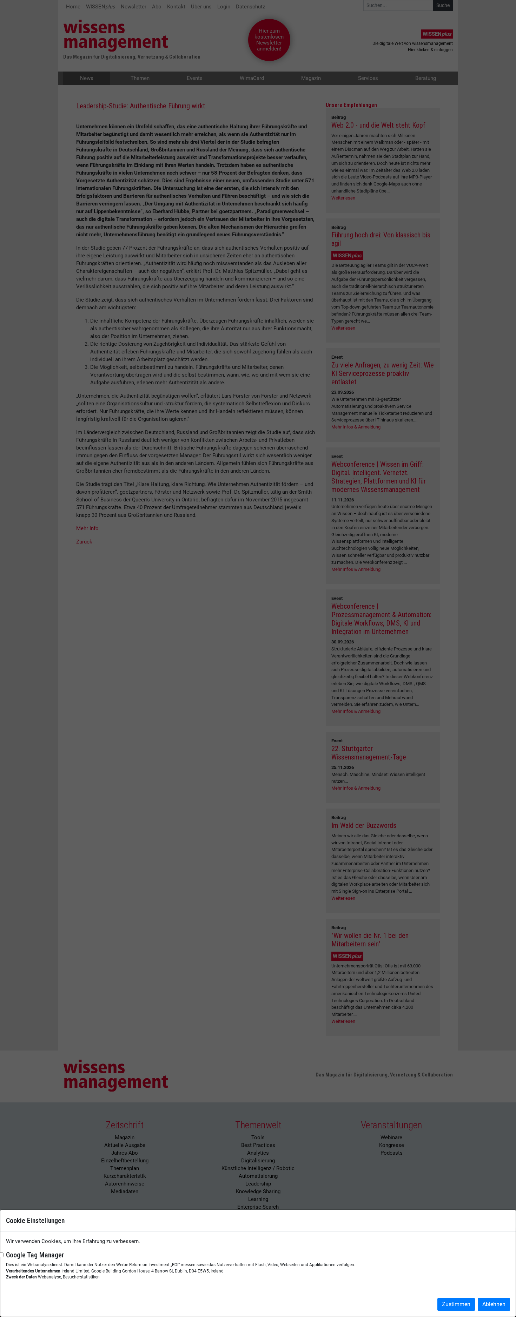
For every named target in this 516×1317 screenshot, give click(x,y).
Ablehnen (493, 1304)
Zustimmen (456, 1304)
